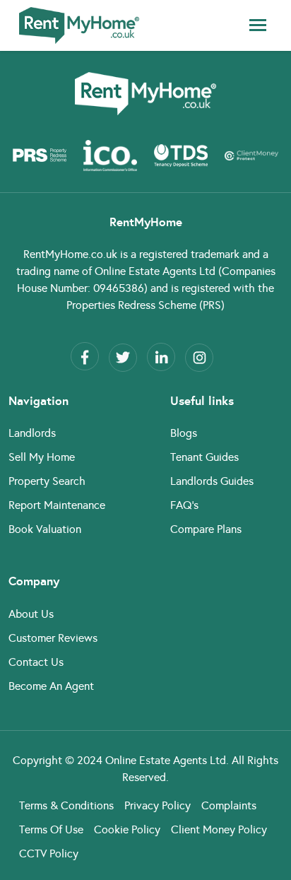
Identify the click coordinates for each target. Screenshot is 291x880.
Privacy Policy (157, 805)
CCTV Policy (48, 853)
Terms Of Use (51, 829)
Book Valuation (44, 529)
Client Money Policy (219, 829)
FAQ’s (184, 505)
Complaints (228, 805)
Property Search (46, 481)
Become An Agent (51, 686)
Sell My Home (41, 457)
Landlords (32, 433)
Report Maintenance (56, 505)
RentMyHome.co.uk (70, 254)
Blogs (183, 433)
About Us (31, 614)
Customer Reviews (52, 638)
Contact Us (36, 662)
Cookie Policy (127, 829)
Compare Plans (206, 529)
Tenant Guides (204, 457)
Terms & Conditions (66, 805)
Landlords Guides (212, 481)
